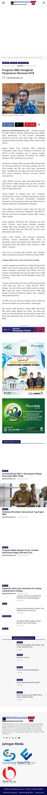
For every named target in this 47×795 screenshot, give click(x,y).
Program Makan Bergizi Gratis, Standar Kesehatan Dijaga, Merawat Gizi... (20, 551)
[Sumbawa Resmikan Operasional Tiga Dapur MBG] (23, 495)
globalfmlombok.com (15, 78)
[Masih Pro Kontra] (8, 659)
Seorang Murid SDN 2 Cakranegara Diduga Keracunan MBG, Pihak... (22, 474)
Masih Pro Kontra (23, 657)
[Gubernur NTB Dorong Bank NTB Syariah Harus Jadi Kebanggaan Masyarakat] (8, 600)
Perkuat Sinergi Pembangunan (28, 670)
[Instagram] (6, 737)
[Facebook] (3, 737)
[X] (12, 737)
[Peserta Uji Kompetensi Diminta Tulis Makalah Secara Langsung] (8, 612)
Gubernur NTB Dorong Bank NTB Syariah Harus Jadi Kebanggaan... (29, 597)
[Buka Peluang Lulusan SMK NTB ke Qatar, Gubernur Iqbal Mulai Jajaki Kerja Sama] (8, 696)
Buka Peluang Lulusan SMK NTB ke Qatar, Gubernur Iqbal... (29, 696)
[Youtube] (19, 737)
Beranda (4, 57)
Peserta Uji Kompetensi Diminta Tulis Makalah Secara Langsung (30, 609)
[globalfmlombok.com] (4, 77)
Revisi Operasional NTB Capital (28, 682)
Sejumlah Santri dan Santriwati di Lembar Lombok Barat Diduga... (21, 589)
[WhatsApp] (15, 737)
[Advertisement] (23, 30)
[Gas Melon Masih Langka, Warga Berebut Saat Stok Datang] (8, 625)
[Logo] (23, 3)
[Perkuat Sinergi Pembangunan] (8, 671)
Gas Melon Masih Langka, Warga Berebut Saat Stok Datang (29, 622)
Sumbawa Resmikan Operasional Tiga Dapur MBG (23, 513)
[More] (39, 124)
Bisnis (4, 603)
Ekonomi (13, 62)
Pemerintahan (23, 62)
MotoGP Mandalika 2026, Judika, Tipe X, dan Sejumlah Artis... (30, 646)
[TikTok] (9, 737)
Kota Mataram (6, 616)
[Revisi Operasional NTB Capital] (8, 684)
